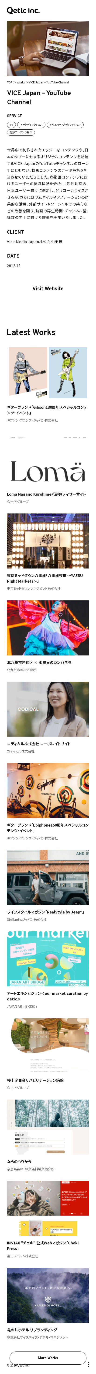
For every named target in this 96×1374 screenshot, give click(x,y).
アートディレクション (31, 124)
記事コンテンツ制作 (21, 132)
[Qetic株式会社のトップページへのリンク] (23, 11)
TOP (10, 82)
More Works (48, 1358)
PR (11, 124)
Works (21, 82)
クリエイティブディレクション (65, 124)
